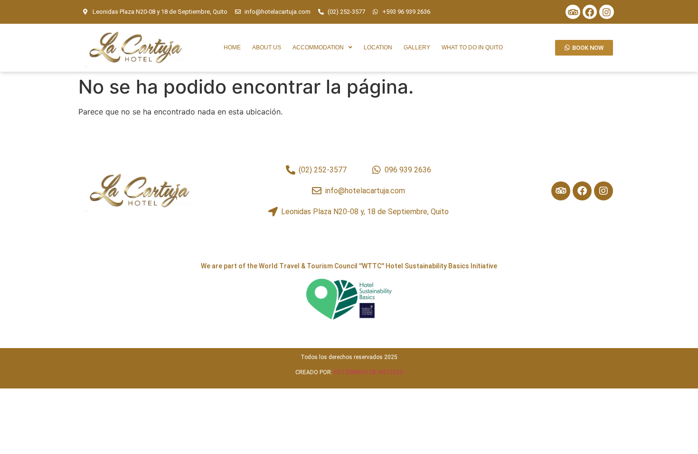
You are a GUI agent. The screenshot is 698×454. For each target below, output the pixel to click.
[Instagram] (606, 12)
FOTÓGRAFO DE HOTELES (368, 372)
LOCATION (378, 47)
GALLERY (417, 47)
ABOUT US (266, 47)
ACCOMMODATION (318, 47)
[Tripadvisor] (573, 12)
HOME (232, 47)
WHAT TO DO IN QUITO (472, 47)
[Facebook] (590, 12)
